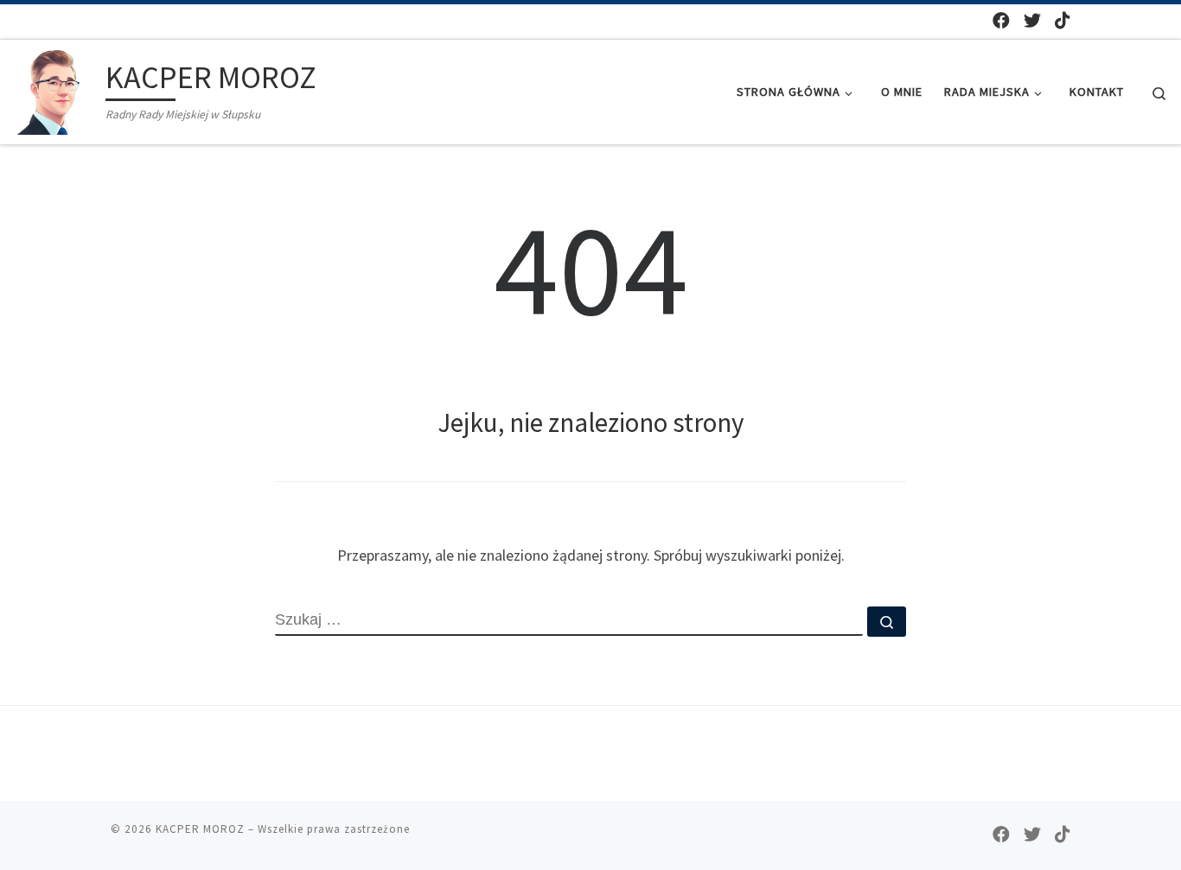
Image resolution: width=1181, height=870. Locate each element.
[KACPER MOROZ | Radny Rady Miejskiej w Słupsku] (56, 88)
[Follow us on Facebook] (1001, 20)
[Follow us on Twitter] (1032, 20)
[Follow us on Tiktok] (1062, 20)
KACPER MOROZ (200, 829)
